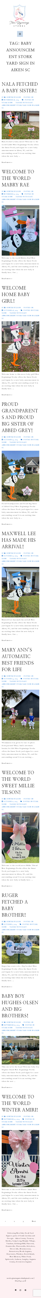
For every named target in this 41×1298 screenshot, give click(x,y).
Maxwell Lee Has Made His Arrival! (19, 540)
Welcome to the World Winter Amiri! (20, 1103)
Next (34, 1221)
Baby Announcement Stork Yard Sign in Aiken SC (20, 105)
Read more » (7, 162)
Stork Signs (7, 103)
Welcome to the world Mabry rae (18, 178)
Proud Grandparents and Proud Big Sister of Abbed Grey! (20, 417)
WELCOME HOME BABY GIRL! (16, 294)
